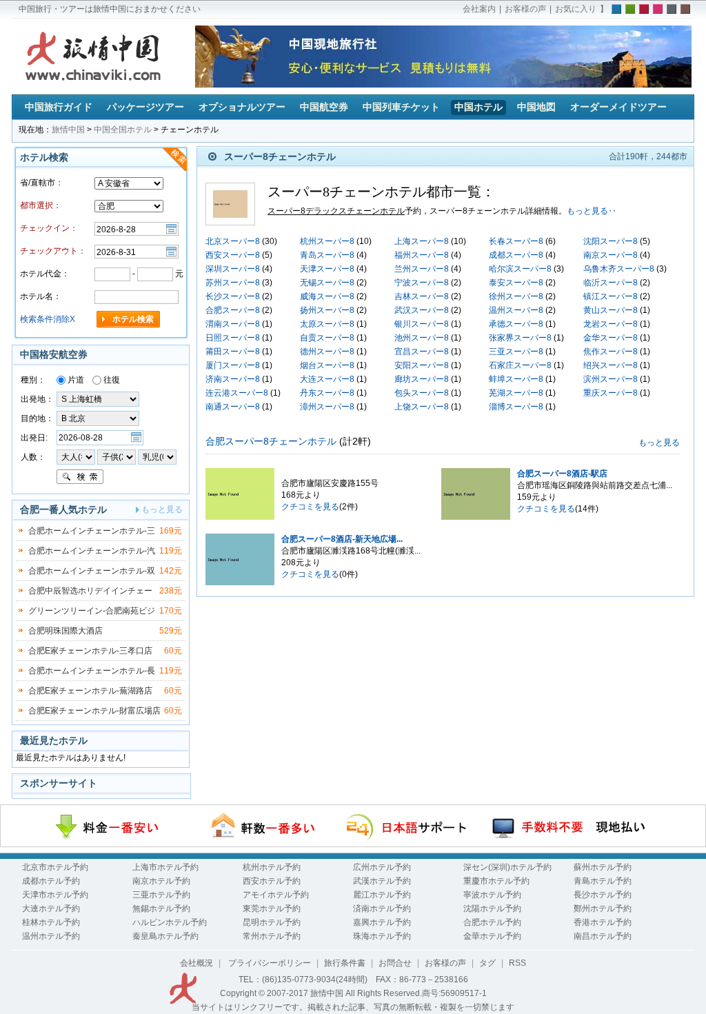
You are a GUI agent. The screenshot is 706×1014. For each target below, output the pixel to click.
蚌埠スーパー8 (516, 379)
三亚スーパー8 (516, 351)
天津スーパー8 (327, 269)
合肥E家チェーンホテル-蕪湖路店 (90, 691)
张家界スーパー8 (520, 338)
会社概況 (196, 963)
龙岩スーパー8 (610, 324)
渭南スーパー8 (232, 324)
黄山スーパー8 (610, 310)
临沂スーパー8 (610, 282)
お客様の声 (525, 9)
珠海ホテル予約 (382, 936)
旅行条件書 (344, 963)
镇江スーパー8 (610, 296)
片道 (74, 380)
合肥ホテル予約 (492, 922)
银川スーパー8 (421, 324)
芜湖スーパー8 (516, 393)
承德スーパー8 (516, 324)
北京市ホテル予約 (55, 867)
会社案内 (479, 9)
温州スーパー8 (516, 310)
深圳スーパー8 (232, 269)
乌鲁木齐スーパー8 (618, 269)
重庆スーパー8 (610, 393)
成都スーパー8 (516, 255)
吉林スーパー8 (421, 296)
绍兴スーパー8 (610, 365)
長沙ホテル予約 (603, 895)
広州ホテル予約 (382, 867)
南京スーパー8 (610, 255)
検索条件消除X (47, 319)
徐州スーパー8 (516, 296)
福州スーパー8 (421, 255)
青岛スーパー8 (327, 255)
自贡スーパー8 (327, 338)
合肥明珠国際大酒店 (65, 631)
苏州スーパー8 (232, 282)
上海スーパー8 (421, 241)
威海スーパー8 (327, 296)
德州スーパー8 (327, 351)
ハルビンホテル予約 (169, 922)
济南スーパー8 (232, 379)
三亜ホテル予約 (161, 895)
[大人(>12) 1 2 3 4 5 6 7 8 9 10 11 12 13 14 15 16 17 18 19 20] (76, 456)
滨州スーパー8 (610, 379)
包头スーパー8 (421, 393)
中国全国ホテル (123, 129)
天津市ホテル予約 (55, 895)
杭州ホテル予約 (272, 867)
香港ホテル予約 (603, 922)
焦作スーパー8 (610, 351)
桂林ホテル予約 (51, 922)
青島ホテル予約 (603, 881)
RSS (517, 963)
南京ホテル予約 (161, 881)
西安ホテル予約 (272, 881)
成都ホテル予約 (51, 881)
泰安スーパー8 (516, 282)
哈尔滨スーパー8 (520, 269)
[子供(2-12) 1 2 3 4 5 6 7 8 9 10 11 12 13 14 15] (117, 456)
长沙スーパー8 (232, 296)
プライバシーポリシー (268, 963)
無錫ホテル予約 (161, 908)
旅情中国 (68, 129)
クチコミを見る (310, 506)
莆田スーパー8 (232, 351)
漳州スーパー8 (327, 407)
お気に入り (575, 9)
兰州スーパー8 (421, 269)
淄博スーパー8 (516, 407)
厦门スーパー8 (232, 365)
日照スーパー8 (232, 338)
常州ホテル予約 (272, 936)
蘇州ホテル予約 (603, 867)
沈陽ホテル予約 (492, 908)
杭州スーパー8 (327, 241)
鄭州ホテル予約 (603, 908)
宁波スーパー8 (421, 282)
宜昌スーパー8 (421, 351)
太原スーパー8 (327, 324)
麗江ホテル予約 (382, 895)
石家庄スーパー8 (520, 365)
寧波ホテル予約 (492, 895)
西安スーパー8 (232, 255)
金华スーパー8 (610, 338)
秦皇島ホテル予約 (165, 936)
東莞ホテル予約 (272, 908)
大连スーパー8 (327, 379)
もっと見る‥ (591, 211)
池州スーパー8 (421, 338)
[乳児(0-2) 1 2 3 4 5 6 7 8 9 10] (157, 456)
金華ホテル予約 (492, 936)
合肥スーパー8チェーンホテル (270, 441)
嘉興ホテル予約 (382, 922)
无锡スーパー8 (327, 282)
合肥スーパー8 (232, 310)
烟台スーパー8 (327, 365)
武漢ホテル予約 (382, 881)
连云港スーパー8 (236, 393)
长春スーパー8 (516, 241)
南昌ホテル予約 (603, 936)
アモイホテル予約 (276, 895)
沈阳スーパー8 (610, 241)
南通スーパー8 (232, 407)
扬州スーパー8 (327, 310)
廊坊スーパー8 (421, 379)
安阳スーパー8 (421, 365)
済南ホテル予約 (382, 908)
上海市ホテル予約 (165, 867)
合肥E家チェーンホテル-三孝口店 (90, 651)
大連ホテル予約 (51, 908)
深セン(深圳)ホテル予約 (507, 867)
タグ (487, 963)
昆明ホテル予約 (272, 922)
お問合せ (395, 963)
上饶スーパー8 (421, 407)
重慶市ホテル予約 (496, 881)
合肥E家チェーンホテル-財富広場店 (94, 711)
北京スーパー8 (232, 241)
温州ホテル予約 (51, 936)
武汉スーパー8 (421, 310)
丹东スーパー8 (327, 393)
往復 (110, 380)
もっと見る (659, 442)
